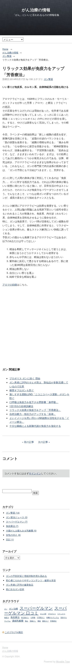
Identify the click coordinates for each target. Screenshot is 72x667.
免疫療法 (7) (12, 526)
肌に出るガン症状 (15, 589)
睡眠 (39, 621)
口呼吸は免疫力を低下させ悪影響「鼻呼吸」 (33, 402)
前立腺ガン (25, 617)
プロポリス (52, 614)
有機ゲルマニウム (52, 617)
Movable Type (63, 661)
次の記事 (43, 442)
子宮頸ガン (41, 617)
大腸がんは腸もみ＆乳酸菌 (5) (21, 530)
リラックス (61, 614)
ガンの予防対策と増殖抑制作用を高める (26, 576)
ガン (5, 609)
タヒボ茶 (43, 614)
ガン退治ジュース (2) (16, 517)
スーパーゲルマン (36, 608)
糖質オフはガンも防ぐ (21, 390)
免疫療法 (15, 617)
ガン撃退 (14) (13, 512)
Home (5, 49)
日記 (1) (10, 539)
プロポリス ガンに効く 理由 (24, 378)
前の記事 (29, 442)
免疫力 (6, 617)
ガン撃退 (7, 56)
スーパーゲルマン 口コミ (35, 610)
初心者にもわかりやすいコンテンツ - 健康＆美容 (31, 580)
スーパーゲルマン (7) (16, 521)
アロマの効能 (9, 284)
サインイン (35, 473)
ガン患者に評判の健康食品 (19, 584)
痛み (26, 621)
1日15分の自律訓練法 (21, 406)
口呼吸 (33, 617)
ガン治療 (13, 608)
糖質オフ (45, 621)
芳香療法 (53, 621)
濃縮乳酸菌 (17, 620)
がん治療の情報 (36, 10)
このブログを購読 (14, 632)
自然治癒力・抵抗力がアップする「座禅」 (32, 414)
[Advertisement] (36, 327)
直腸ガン (33, 621)
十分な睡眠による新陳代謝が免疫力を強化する (35, 426)
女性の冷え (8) (13, 535)
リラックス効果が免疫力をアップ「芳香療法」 (35, 410)
